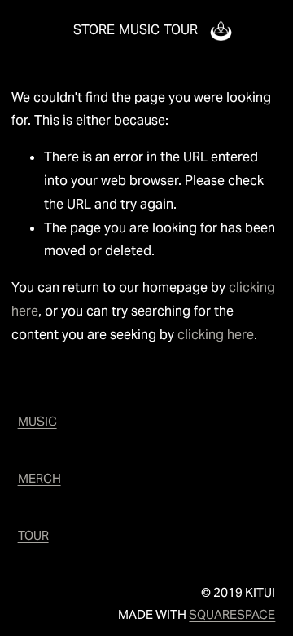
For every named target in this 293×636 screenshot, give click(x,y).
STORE (94, 29)
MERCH (39, 478)
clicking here (215, 334)
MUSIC (139, 29)
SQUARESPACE (232, 614)
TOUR (181, 29)
